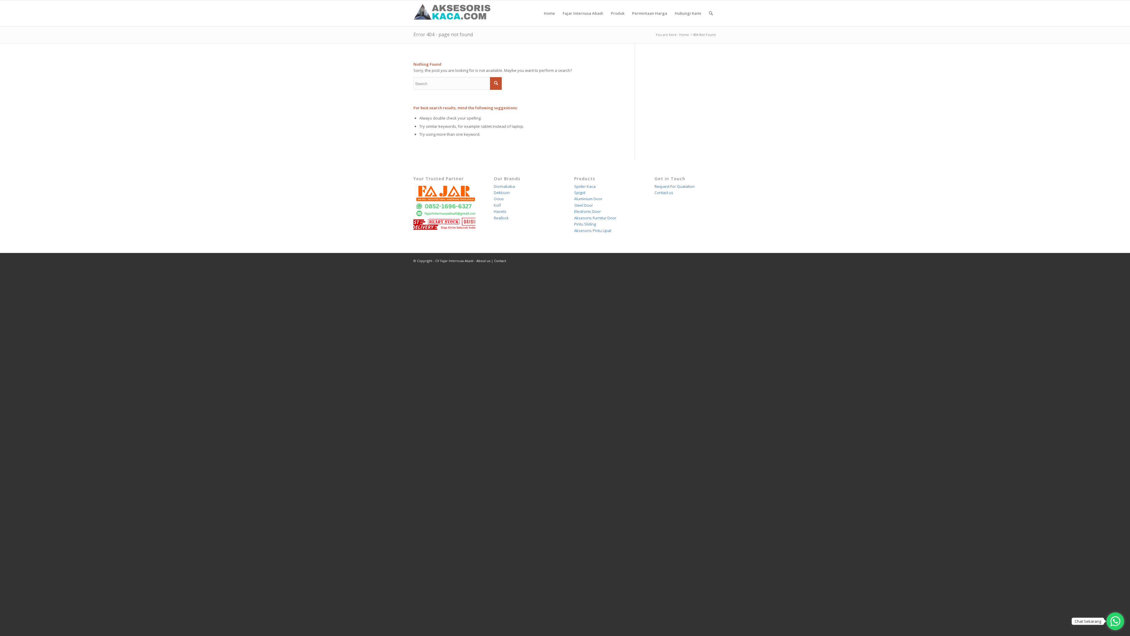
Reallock (501, 218)
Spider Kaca (585, 186)
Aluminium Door (588, 198)
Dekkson (502, 192)
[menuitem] (549, 13)
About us (483, 261)
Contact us (663, 192)
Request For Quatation (674, 186)
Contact (500, 261)
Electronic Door (587, 211)
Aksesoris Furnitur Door (595, 218)
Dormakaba (504, 186)
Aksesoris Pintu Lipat (592, 230)
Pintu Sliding (585, 224)
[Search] (711, 13)
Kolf (497, 205)
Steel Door (583, 205)
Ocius (499, 198)
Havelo (500, 211)
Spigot (579, 192)
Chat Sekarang (1088, 621)
